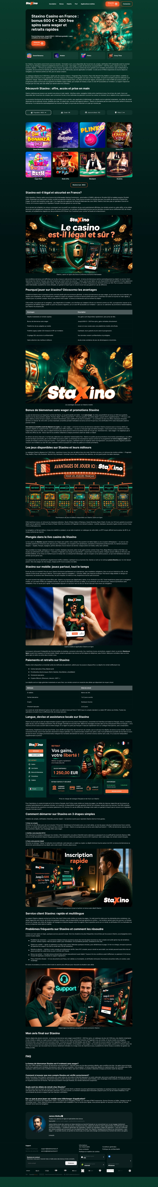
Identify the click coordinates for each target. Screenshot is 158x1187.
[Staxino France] (32, 3)
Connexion (126, 4)
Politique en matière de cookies (89, 1151)
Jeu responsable (84, 1147)
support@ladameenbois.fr (49, 1149)
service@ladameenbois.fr (49, 1151)
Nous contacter (84, 1149)
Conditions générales (109, 1147)
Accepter (127, 1183)
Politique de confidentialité (111, 1149)
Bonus (61, 4)
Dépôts (69, 4)
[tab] (38, 112)
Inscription (52, 4)
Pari (76, 4)
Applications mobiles (88, 4)
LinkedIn (51, 1135)
